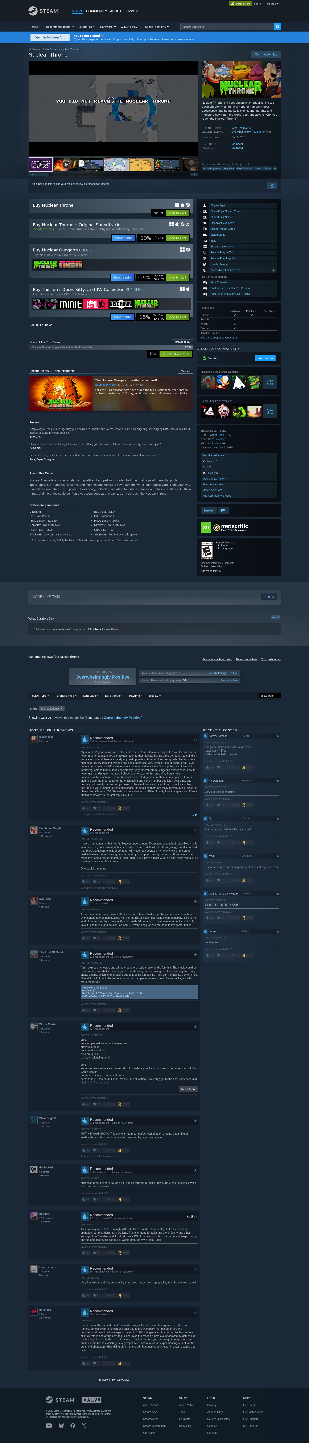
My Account (250, 1425)
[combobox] (227, 26)
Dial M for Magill (50, 828)
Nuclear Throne (65, 229)
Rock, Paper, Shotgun (41, 459)
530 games (45, 832)
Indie (257, 168)
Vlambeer (237, 143)
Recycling (185, 1425)
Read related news (213, 484)
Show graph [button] (267, 695)
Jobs (182, 1412)
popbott (44, 1213)
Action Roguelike (211, 168)
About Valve (186, 1405)
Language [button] (89, 695)
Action (214, 434)
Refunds (212, 1432)
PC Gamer (35, 447)
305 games (45, 956)
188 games (45, 1028)
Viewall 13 (270, 411)
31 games (44, 903)
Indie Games (50, 49)
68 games (44, 1172)
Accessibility (215, 1412)
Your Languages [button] (50, 708)
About (115, 11)
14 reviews (44, 960)
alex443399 (46, 736)
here (98, 629)
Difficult (267, 168)
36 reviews (44, 1221)
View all (275, 617)
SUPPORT (132, 11)
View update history (214, 478)
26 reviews (44, 1032)
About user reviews (247, 659)
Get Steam (249, 1405)
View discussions (212, 490)
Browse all (182, 341)
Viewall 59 (270, 382)
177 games (45, 1271)
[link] (151, 238)
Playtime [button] (134, 695)
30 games (44, 1122)
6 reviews (44, 906)
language (271, 3)
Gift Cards (149, 1432)
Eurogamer (35, 436)
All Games (34, 49)
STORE (77, 11)
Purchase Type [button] (64, 695)
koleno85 (45, 1309)
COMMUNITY (96, 11)
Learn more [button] (265, 358)
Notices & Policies (218, 1419)
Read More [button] (188, 1089)
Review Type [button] (38, 695)
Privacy (212, 1405)
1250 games (45, 1218)
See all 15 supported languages (219, 337)
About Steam (151, 1405)
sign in (257, 3)
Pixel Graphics (244, 168)
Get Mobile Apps (253, 1412)
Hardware (184, 1419)
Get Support (250, 1419)
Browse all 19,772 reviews (114, 1379)
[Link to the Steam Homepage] (43, 14)
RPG (228, 434)
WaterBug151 (47, 1118)
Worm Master (48, 1024)
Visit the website (212, 455)
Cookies (212, 1425)
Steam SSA (150, 1412)
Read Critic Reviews (232, 530)
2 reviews (44, 741)
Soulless (45, 898)
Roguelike (229, 168)
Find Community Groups (216, 495)
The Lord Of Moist (51, 952)
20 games (44, 1314)
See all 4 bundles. (41, 324)
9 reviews (44, 1175)
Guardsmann (47, 1267)
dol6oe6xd (46, 1167)
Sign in (36, 183)
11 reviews (44, 1126)
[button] (35, 27)
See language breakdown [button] (217, 659)
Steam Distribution (154, 1425)
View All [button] (185, 371)
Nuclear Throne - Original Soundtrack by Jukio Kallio (111, 229)
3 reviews (44, 1275)
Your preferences (271, 659)
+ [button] (275, 168)
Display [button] (153, 695)
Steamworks (150, 1419)
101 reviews (45, 836)
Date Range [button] (112, 695)
